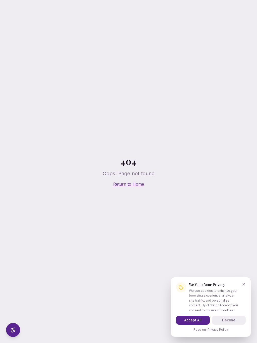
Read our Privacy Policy (211, 329)
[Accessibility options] (13, 330)
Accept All (193, 320)
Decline (228, 320)
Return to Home (128, 184)
